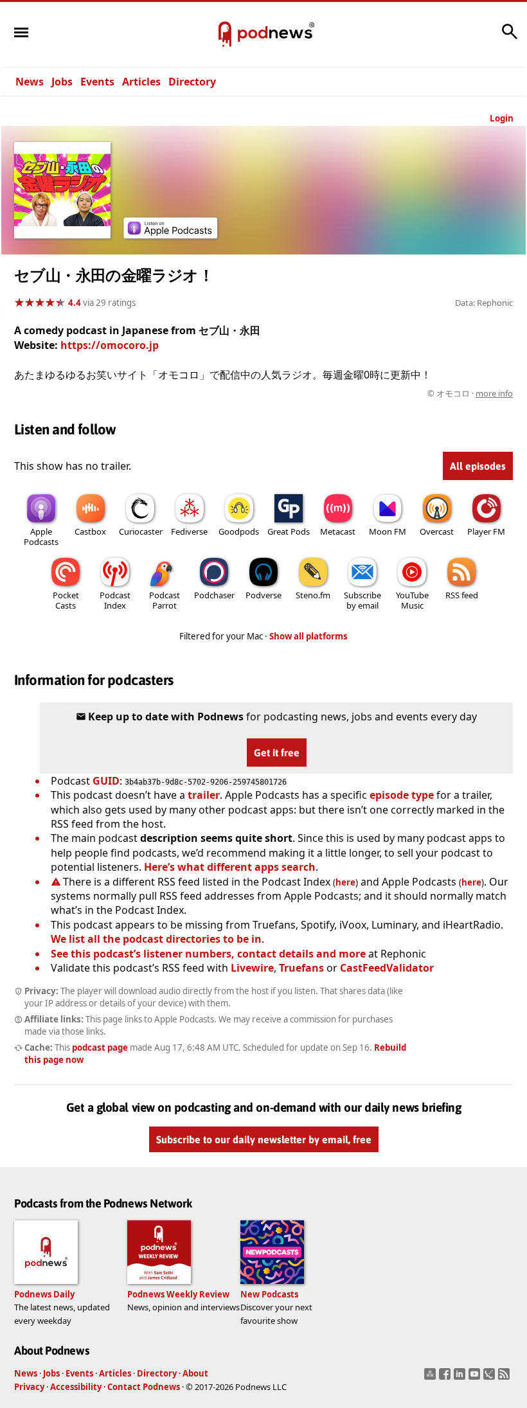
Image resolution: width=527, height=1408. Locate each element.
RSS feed (461, 595)
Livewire (252, 968)
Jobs (62, 82)
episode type (402, 795)
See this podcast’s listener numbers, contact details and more (208, 954)
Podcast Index (115, 600)
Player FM (486, 531)
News (29, 82)
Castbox (90, 531)
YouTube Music (412, 600)
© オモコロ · (470, 393)
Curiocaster (141, 531)
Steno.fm (313, 595)
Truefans (301, 968)
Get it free (276, 752)
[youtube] (476, 1378)
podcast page (100, 1047)
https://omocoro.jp (109, 345)
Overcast (437, 531)
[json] (490, 1378)
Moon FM (387, 531)
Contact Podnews (143, 1387)
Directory (192, 82)
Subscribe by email (362, 600)
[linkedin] (461, 1378)
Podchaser (214, 595)
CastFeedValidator (387, 968)
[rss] (505, 1378)
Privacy (29, 1387)
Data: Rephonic (484, 302)
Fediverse (189, 531)
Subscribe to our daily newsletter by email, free (263, 1140)
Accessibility (76, 1387)
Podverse (263, 595)
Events (97, 82)
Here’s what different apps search (230, 867)
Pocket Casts (66, 600)
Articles (141, 82)
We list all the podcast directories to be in (156, 939)
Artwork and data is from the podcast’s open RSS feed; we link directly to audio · (309, 393)
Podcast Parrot (164, 600)
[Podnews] (225, 35)
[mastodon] (431, 1378)
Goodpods (239, 531)
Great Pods (288, 531)
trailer (204, 795)
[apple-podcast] (170, 234)
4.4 (74, 302)
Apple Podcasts (41, 537)
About (195, 1373)
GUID (106, 781)
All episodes (478, 466)
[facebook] (446, 1378)
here (345, 882)
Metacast (337, 531)
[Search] (509, 38)
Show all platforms (308, 636)
